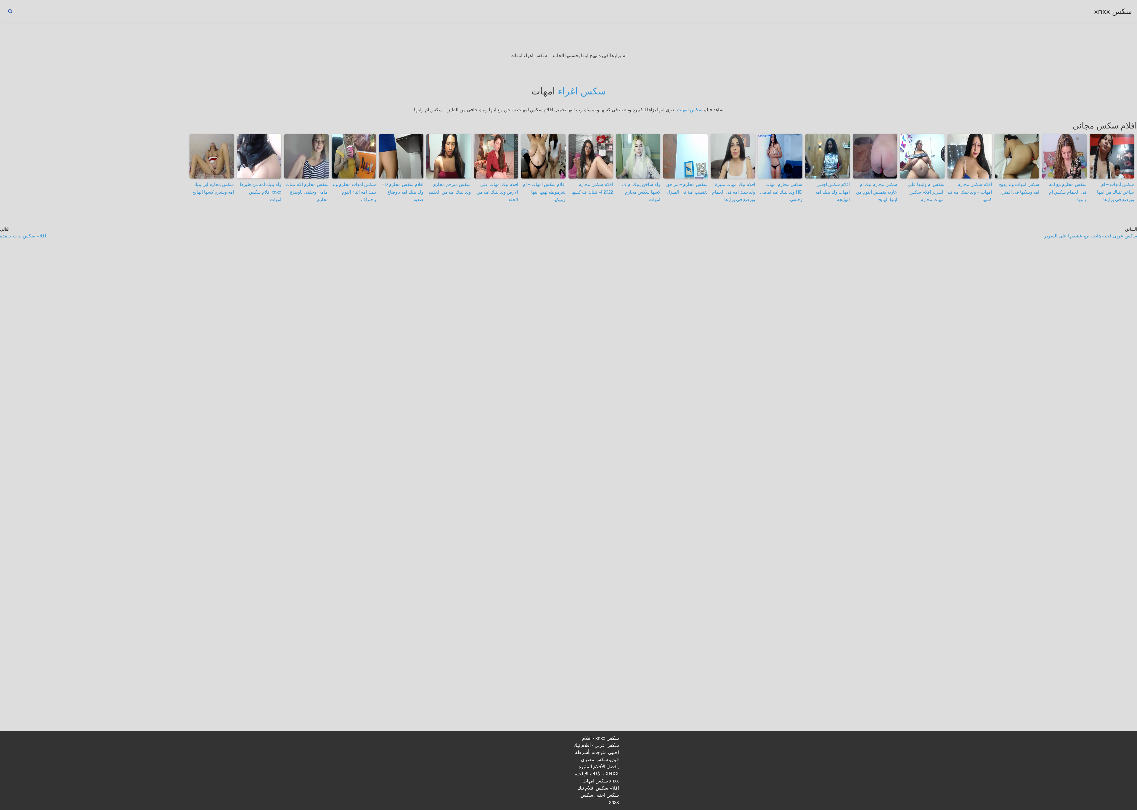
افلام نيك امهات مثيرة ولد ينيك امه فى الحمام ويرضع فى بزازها (733, 192)
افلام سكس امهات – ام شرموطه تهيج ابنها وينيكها (544, 192)
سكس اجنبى (606, 795)
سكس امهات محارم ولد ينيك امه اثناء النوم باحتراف (354, 192)
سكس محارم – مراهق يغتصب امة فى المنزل (687, 188)
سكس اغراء (582, 91)
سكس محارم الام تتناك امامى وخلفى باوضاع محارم (307, 192)
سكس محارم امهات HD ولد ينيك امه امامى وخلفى (781, 192)
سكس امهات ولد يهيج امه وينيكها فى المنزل (1019, 188)
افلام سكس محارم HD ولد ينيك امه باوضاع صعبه (402, 192)
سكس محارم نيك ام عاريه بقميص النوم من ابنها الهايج (876, 192)
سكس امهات (689, 109)
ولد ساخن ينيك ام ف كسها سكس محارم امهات (641, 192)
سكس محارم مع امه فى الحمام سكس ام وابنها (1068, 192)
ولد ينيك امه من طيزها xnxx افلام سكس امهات (260, 192)
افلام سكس (607, 787)
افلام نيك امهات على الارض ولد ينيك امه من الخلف (497, 192)
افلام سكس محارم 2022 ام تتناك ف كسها (592, 188)
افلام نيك (586, 787)
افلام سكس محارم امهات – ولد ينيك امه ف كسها (970, 192)
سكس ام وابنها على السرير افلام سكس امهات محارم (926, 192)
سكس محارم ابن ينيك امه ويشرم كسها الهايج (213, 188)
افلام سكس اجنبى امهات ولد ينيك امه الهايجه (832, 192)
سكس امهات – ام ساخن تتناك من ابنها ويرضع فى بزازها (1115, 192)
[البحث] (10, 11)
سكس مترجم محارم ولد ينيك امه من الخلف (450, 188)
